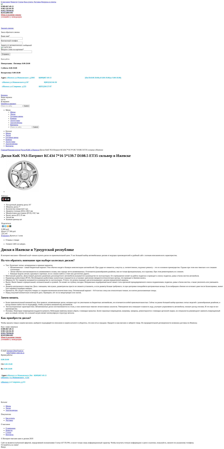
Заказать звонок (7, 28)
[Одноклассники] (8, 226)
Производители (14, 150)
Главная (4, 150)
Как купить (28, 2)
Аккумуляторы (16, 123)
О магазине (5, 2)
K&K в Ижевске (32, 150)
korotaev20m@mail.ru (15, 351)
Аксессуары (15, 121)
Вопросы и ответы (48, 2)
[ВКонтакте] (3, 226)
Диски (12, 114)
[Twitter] (5, 226)
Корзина (4, 95)
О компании (10, 428)
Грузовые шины (16, 116)
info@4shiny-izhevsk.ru (15, 353)
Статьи (20, 2)
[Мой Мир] (10, 226)
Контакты (14, 125)
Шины (13, 112)
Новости (13, 2)
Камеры (13, 118)
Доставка (37, 2)
